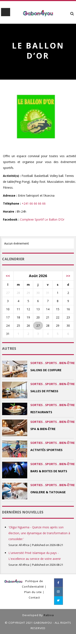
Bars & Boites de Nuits (48, 471)
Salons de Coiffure (45, 370)
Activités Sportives (46, 450)
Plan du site (33, 592)
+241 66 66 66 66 (34, 203)
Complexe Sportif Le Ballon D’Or (42, 219)
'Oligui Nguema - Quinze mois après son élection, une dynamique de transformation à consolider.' (39, 533)
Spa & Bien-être (43, 429)
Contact (34, 597)
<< (8, 275)
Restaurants (41, 412)
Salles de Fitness (44, 391)
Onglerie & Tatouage (48, 492)
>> (68, 275)
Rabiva (49, 615)
